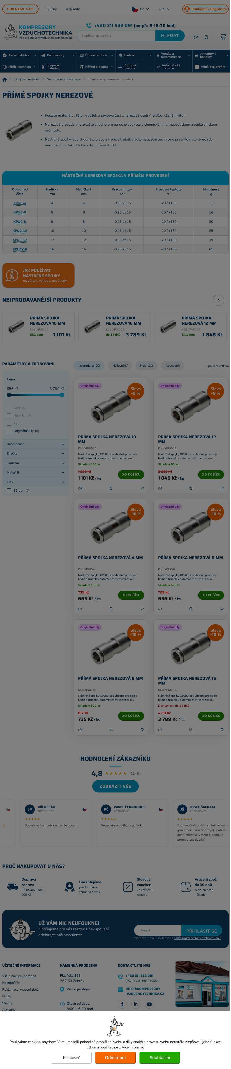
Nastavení (71, 1057)
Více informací (133, 1047)
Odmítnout (115, 1058)
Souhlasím (160, 1058)
